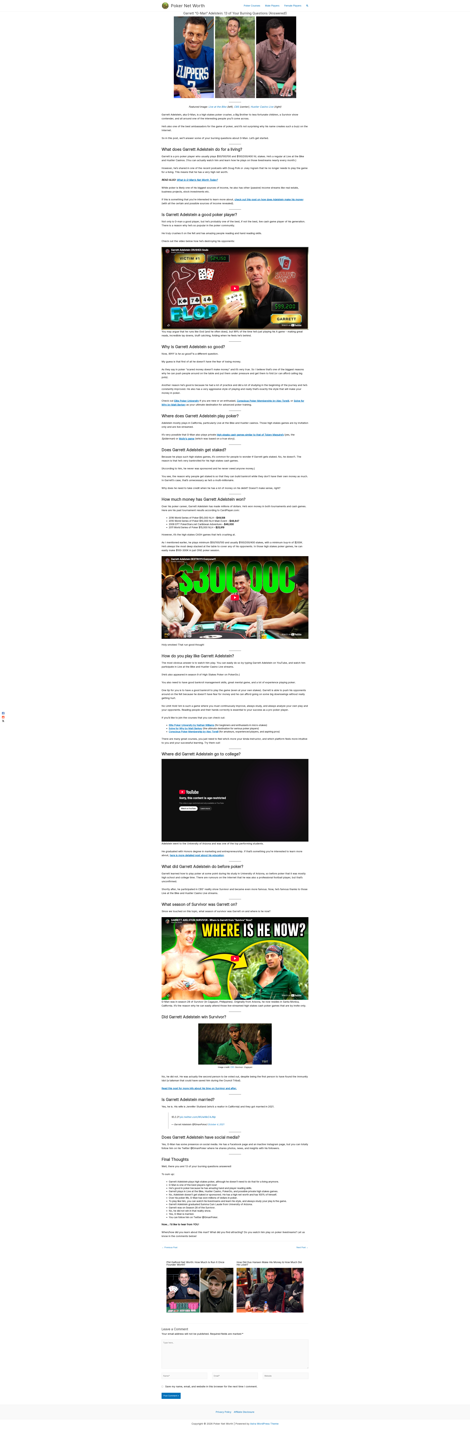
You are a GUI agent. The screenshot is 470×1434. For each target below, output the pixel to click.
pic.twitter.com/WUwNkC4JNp (198, 1117)
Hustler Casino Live (262, 106)
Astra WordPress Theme (264, 1423)
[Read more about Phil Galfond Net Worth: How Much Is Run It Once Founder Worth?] (200, 1290)
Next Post (302, 1247)
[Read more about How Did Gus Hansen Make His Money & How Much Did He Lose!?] (270, 1290)
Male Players (272, 5)
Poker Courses (252, 5)
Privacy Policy (223, 1411)
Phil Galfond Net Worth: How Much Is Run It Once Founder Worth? (195, 1263)
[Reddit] (3, 717)
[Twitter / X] (3, 721)
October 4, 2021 (216, 1124)
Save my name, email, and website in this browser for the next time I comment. (211, 1386)
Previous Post (169, 1247)
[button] (307, 5)
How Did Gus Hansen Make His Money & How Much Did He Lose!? (269, 1263)
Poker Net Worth (188, 5)
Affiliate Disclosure (244, 1411)
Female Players (292, 5)
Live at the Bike (217, 106)
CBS (236, 106)
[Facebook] (3, 713)
